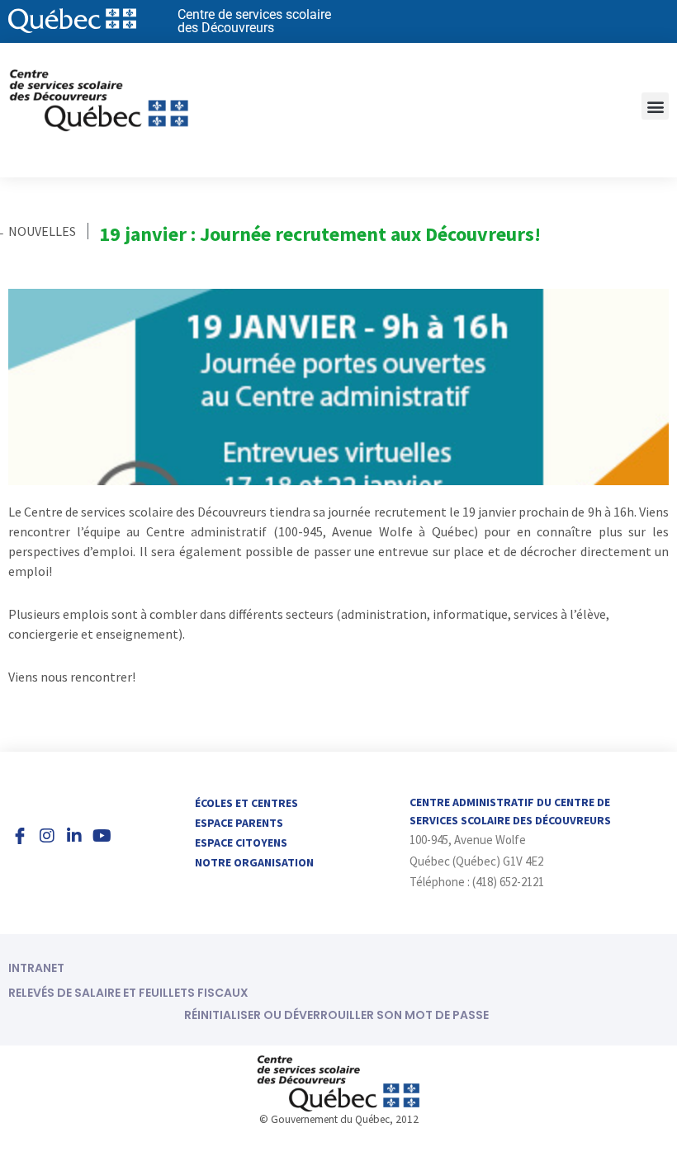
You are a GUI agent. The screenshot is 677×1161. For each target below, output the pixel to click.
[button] (655, 106)
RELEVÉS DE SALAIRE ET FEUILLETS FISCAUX (128, 992)
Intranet (36, 968)
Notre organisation (254, 862)
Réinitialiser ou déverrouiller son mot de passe (336, 1015)
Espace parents (239, 822)
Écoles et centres (246, 802)
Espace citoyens (241, 842)
